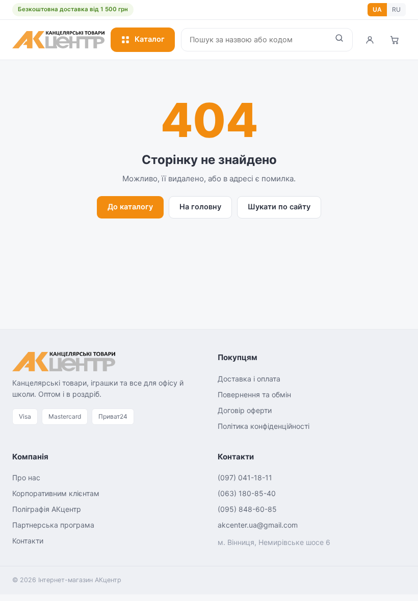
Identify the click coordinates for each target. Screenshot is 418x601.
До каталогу (130, 206)
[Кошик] (395, 40)
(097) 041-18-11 (245, 477)
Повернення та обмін (254, 394)
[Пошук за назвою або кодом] (339, 40)
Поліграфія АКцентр (46, 509)
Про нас (26, 477)
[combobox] (253, 40)
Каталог (150, 39)
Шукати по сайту (279, 206)
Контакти (27, 540)
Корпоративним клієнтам (55, 493)
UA (377, 9)
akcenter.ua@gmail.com (258, 525)
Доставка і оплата (249, 378)
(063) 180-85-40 (247, 493)
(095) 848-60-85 (247, 509)
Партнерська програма (53, 525)
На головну (200, 206)
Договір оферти (245, 410)
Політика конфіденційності (263, 426)
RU (396, 9)
